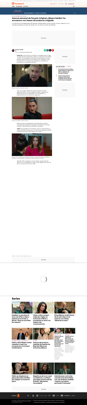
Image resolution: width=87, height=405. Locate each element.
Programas (19, 6)
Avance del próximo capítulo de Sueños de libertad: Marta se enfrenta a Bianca (41, 345)
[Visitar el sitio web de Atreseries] (49, 396)
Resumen (67, 334)
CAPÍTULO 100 (57, 334)
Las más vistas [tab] (60, 66)
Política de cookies (51, 400)
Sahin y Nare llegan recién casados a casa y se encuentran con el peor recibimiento (22, 345)
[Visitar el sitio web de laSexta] (33, 396)
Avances (37, 13)
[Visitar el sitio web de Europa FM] (58, 396)
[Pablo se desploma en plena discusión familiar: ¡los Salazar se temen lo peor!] (22, 369)
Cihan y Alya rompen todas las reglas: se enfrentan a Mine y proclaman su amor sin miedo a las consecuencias (41, 319)
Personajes (43, 13)
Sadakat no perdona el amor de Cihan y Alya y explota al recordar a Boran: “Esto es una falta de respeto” (21, 318)
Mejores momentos (29, 13)
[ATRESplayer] (71, 4)
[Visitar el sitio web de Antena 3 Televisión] (29, 396)
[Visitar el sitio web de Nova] (41, 396)
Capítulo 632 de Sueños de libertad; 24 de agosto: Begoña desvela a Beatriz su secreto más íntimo (70, 340)
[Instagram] (15, 51)
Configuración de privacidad (39, 402)
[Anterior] (12, 1)
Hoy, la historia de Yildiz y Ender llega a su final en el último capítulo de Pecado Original (65, 71)
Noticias (25, 6)
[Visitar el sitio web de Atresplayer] (67, 396)
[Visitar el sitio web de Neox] (37, 396)
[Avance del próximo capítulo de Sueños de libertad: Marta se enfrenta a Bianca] (43, 334)
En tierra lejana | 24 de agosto (20, 340)
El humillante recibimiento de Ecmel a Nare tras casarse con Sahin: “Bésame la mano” (64, 317)
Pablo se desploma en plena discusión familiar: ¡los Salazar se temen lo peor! (21, 378)
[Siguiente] (74, 1)
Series (13, 6)
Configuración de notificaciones (52, 402)
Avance (35, 340)
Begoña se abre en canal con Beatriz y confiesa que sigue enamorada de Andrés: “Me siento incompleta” (42, 379)
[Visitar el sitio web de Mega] (45, 396)
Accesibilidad (62, 402)
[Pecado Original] (18, 13)
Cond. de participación (59, 400)
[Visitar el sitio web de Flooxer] (73, 396)
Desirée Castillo (19, 49)
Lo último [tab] (68, 66)
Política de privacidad (42, 400)
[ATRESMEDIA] (16, 395)
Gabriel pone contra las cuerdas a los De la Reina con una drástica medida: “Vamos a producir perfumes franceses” (64, 379)
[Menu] (73, 6)
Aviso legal (35, 400)
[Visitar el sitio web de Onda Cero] (54, 396)
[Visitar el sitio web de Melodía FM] (62, 396)
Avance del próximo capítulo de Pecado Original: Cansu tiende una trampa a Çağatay (65, 78)
